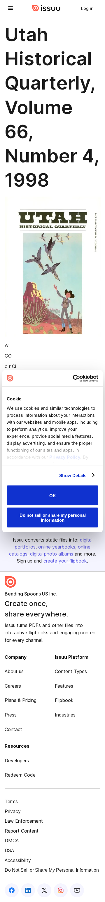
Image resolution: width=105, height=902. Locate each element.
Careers (13, 686)
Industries (65, 715)
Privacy (13, 811)
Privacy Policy (64, 456)
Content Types (71, 671)
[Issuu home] (46, 8)
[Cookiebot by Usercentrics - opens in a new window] (74, 378)
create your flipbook (65, 561)
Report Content (21, 831)
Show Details (72, 475)
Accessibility (18, 860)
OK (52, 495)
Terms (11, 801)
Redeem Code (20, 775)
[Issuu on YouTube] (77, 890)
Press (11, 715)
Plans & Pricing (20, 700)
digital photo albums (51, 554)
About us (14, 671)
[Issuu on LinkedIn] (28, 890)
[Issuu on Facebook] (12, 890)
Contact (13, 729)
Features (64, 686)
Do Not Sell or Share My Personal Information (52, 870)
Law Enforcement (24, 821)
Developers (17, 760)
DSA (9, 850)
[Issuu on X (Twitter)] (44, 890)
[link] (87, 8)
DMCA (12, 840)
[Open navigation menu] (10, 8)
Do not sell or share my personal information (53, 517)
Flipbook (64, 700)
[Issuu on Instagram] (61, 890)
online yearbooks (56, 547)
